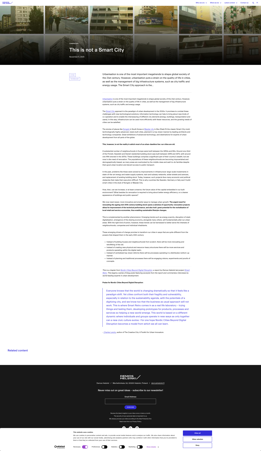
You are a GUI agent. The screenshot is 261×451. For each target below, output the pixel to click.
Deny (197, 445)
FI (257, 3)
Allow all (197, 433)
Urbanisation (107, 99)
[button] (206, 3)
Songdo (126, 129)
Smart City (110, 111)
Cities (72, 75)
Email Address (130, 397)
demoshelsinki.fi (157, 383)
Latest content (229, 3)
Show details (151, 447)
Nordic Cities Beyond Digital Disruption (136, 270)
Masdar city (149, 129)
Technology (74, 79)
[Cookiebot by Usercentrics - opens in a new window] (60, 447)
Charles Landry (109, 332)
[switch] (104, 447)
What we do (214, 3)
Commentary (74, 43)
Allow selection (197, 439)
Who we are (200, 3)
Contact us (244, 3)
